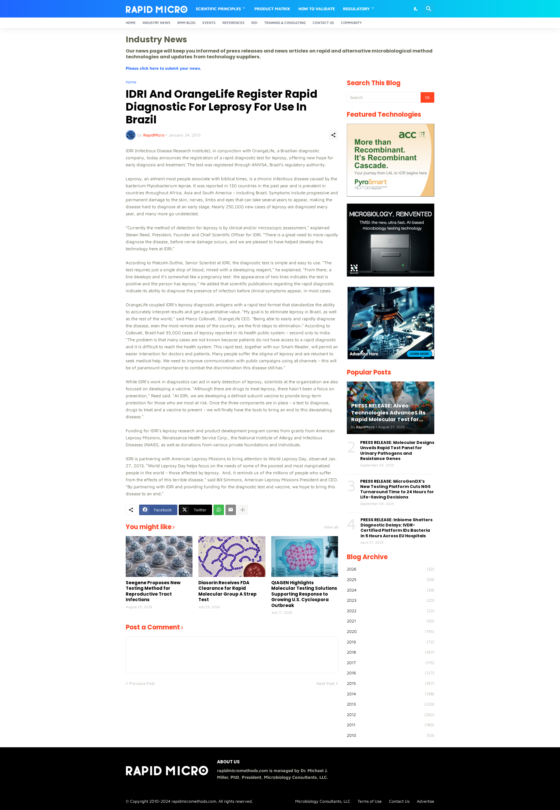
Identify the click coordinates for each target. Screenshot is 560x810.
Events (209, 22)
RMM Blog (186, 22)
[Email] (230, 510)
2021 (390, 620)
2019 (390, 641)
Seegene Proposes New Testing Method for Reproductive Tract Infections (153, 591)
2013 (390, 703)
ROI (254, 22)
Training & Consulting (285, 22)
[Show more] (242, 510)
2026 (390, 568)
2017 (390, 662)
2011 (390, 724)
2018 (390, 652)
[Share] (333, 135)
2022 (390, 610)
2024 (390, 589)
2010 (390, 735)
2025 (390, 579)
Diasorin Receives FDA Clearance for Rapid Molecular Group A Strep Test (227, 591)
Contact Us (323, 22)
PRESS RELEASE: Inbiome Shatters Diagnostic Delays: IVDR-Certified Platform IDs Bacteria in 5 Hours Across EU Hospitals (396, 527)
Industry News (156, 22)
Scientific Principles (218, 8)
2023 (390, 600)
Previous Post (142, 683)
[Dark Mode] (416, 9)
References (233, 22)
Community (351, 22)
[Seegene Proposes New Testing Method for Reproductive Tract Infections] (159, 556)
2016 (390, 672)
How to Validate (316, 8)
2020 (390, 631)
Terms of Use (370, 801)
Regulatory (356, 8)
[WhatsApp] (219, 510)
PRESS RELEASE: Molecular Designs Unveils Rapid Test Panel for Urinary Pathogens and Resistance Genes (397, 450)
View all (331, 527)
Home (131, 22)
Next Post (325, 683)
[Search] (428, 8)
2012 (390, 714)
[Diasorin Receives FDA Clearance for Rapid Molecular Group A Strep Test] (231, 556)
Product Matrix (272, 8)
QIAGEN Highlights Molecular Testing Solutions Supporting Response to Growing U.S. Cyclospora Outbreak (304, 594)
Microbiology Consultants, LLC (322, 801)
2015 (390, 683)
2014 (390, 693)
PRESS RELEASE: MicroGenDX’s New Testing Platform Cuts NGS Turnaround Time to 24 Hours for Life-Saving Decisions (397, 489)
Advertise (425, 801)
